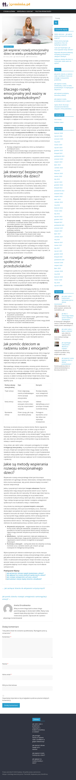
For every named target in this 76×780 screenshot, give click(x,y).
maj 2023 (57, 170)
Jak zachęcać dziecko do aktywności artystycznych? (23, 588)
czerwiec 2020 (58, 271)
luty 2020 (57, 283)
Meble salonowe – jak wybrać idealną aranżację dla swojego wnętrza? (63, 36)
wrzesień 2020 (58, 262)
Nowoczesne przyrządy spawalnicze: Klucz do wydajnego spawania (61, 43)
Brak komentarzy (32, 56)
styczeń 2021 (58, 251)
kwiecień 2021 (58, 242)
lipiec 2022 (57, 199)
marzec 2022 (58, 211)
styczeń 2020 (58, 285)
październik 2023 (59, 156)
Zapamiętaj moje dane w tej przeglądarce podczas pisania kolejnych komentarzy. (25, 699)
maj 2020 (57, 274)
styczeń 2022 (58, 216)
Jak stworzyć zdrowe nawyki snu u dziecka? (38, 747)
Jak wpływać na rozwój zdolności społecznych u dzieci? (26, 575)
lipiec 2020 (57, 268)
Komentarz (6, 637)
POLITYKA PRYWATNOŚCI (43, 11)
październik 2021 (59, 225)
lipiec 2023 (57, 165)
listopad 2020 (58, 257)
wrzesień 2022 (58, 193)
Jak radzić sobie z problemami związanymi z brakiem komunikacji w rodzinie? (38, 728)
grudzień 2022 (58, 185)
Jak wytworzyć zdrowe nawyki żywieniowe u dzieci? (25, 573)
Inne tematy (58, 119)
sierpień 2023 (58, 162)
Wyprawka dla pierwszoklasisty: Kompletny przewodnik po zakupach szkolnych (63, 54)
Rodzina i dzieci (9, 46)
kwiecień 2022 (58, 208)
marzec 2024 (58, 145)
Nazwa (5, 664)
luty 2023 (57, 179)
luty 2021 (57, 248)
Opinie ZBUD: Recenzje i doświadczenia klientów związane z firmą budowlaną (62, 107)
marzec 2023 (58, 176)
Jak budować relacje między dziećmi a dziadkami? (24, 579)
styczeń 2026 (58, 136)
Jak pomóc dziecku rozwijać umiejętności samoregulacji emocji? (24, 597)
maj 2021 (57, 239)
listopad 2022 (58, 188)
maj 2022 (57, 205)
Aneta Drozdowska (20, 56)
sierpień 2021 (58, 231)
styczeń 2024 (58, 147)
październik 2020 (59, 260)
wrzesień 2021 (58, 228)
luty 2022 (57, 214)
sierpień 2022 (58, 196)
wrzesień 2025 (58, 139)
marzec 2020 (58, 280)
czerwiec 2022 (58, 202)
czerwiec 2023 (58, 168)
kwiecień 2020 (58, 277)
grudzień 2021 (58, 219)
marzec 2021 (58, 245)
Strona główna (9, 11)
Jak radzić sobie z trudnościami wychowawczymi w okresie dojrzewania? (63, 300)
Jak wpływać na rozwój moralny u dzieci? (37, 761)
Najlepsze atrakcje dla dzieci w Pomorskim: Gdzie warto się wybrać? (63, 61)
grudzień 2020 (58, 254)
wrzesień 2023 (58, 159)
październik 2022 (59, 191)
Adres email (7, 674)
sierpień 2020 (58, 265)
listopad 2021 (58, 222)
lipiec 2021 (57, 234)
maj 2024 (57, 142)
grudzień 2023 (58, 150)
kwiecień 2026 (58, 133)
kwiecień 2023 (58, 173)
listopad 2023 (58, 153)
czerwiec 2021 (58, 237)
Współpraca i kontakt (25, 11)
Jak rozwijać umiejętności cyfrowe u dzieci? (22, 577)
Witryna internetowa (9, 685)
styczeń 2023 (58, 182)
